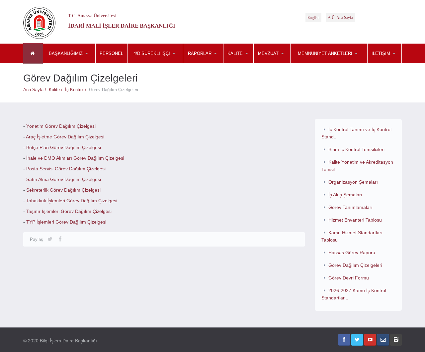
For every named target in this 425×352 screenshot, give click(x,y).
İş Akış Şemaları (345, 194)
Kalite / (57, 89)
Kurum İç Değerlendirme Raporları (214, 61)
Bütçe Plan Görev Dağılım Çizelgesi (63, 147)
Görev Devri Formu (348, 277)
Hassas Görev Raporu (351, 252)
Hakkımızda (76, 63)
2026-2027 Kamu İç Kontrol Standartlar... (353, 294)
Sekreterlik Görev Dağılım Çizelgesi (63, 190)
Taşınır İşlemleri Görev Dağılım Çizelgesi (69, 211)
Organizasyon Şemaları (353, 182)
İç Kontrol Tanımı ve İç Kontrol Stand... (356, 133)
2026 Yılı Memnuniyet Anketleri (323, 63)
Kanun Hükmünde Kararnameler (286, 62)
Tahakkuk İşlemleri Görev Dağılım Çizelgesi (71, 200)
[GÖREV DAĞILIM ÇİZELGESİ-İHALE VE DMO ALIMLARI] (25, 158)
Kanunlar (286, 63)
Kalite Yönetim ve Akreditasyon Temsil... (357, 165)
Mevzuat (161, 63)
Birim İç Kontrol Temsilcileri (356, 149)
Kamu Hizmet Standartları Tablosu (352, 236)
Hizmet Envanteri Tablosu (355, 220)
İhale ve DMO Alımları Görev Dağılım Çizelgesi (75, 158)
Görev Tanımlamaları (350, 207)
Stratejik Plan (216, 63)
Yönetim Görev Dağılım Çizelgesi (61, 126)
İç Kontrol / (77, 89)
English (313, 17)
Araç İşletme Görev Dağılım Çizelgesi (65, 136)
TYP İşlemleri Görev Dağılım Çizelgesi (66, 222)
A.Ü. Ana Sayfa (340, 17)
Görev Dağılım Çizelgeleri (355, 265)
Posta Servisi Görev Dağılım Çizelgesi (66, 168)
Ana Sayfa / (36, 89)
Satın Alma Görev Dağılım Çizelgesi (63, 179)
